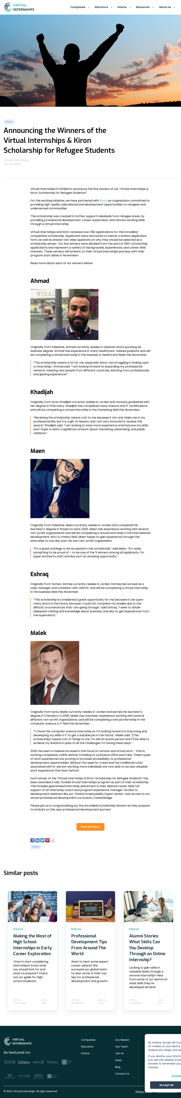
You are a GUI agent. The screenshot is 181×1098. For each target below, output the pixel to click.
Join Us (119, 1053)
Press (118, 1060)
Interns (9, 121)
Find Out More (90, 827)
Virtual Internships (16, 160)
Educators (87, 1046)
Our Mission (122, 1040)
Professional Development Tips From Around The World (89, 945)
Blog (117, 1067)
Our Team (121, 1046)
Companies (88, 1040)
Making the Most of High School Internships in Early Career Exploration (32, 945)
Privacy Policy (144, 1091)
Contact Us (122, 1073)
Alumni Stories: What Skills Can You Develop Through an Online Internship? (147, 948)
